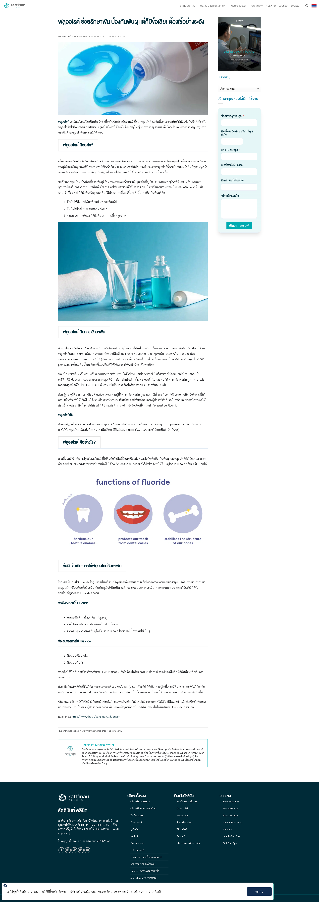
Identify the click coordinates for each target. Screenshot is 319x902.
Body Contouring (231, 801)
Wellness (227, 829)
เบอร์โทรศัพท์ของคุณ (232, 165)
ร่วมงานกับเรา (183, 836)
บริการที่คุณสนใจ (231, 195)
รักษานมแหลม (137, 843)
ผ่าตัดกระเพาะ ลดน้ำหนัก (142, 863)
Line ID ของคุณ (230, 149)
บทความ (256, 6)
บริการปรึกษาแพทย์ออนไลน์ (143, 808)
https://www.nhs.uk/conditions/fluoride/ (96, 716)
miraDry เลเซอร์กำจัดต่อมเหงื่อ (144, 870)
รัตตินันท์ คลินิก (188, 6)
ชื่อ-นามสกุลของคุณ (232, 116)
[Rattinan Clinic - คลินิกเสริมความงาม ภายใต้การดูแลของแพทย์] (14, 6)
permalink (116, 730)
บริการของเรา (238, 6)
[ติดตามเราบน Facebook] (61, 850)
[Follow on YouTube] (87, 850)
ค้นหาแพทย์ (136, 822)
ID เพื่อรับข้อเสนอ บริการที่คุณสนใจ (237, 133)
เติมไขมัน (134, 836)
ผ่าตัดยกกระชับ (137, 850)
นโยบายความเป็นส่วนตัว (188, 843)
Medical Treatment (232, 822)
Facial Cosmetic (230, 815)
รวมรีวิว (283, 6)
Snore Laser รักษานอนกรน (143, 877)
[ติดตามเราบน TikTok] (74, 850)
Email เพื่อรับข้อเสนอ (232, 180)
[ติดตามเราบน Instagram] (68, 850)
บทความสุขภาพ (89, 730)
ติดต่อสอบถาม (137, 815)
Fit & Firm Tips (230, 843)
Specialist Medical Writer (111, 36)
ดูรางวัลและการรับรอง (187, 801)
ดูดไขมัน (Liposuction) (213, 6)
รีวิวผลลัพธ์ (182, 829)
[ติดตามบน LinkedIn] (81, 850)
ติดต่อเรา (295, 6)
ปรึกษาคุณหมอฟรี (239, 225)
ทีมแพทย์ (271, 6)
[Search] (307, 5)
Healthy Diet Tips (231, 836)
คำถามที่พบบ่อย (184, 822)
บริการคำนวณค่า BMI (140, 801)
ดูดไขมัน (134, 829)
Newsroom (182, 815)
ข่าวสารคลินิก (183, 808)
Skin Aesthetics (230, 808)
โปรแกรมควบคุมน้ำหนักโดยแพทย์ (146, 857)
